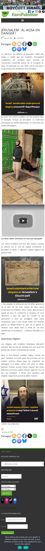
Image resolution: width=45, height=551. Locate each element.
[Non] (42, 542)
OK (20, 547)
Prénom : (4, 527)
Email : (3, 520)
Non (25, 547)
